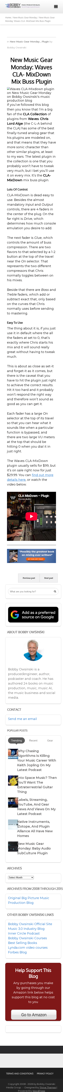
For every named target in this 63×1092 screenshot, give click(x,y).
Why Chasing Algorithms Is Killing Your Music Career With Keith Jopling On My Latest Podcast (36, 760)
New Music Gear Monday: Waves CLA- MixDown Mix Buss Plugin (31, 70)
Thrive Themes (48, 1087)
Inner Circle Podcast (24, 933)
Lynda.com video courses (28, 948)
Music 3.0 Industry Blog (26, 929)
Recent (33, 740)
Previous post (29, 578)
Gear (50, 740)
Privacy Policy (45, 1073)
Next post (48, 578)
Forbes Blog (17, 952)
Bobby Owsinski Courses (27, 938)
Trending (16, 740)
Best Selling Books (22, 943)
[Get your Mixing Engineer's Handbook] (31, 562)
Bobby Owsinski (16, 47)
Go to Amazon (34, 1014)
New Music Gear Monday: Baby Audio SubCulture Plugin (34, 848)
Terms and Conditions (19, 1073)
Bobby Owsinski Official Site (30, 924)
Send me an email (22, 719)
